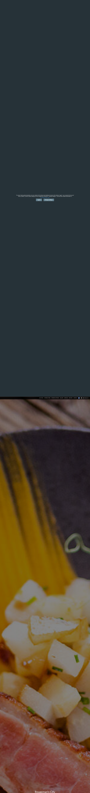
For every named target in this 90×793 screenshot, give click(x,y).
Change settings (49, 199)
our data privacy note (45, 197)
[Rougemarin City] (7, 398)
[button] (86, 398)
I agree (39, 199)
